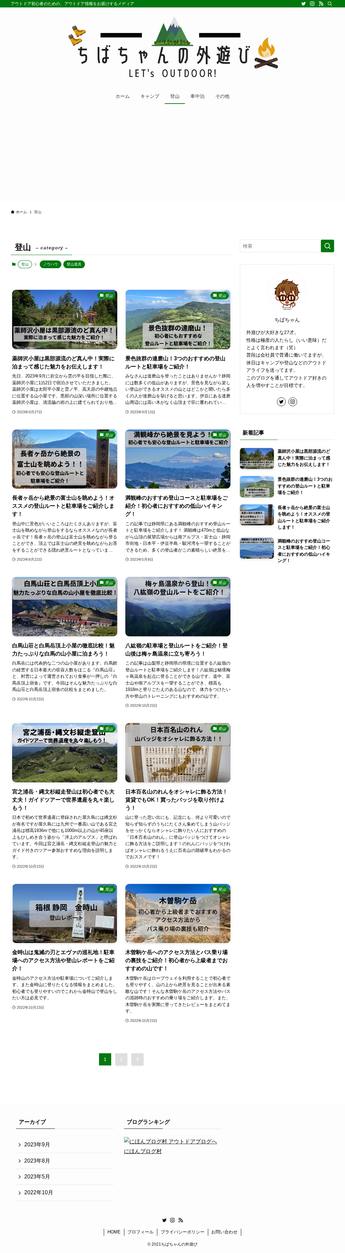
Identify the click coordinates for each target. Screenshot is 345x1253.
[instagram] (312, 3)
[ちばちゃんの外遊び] (172, 49)
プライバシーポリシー (183, 1231)
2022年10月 (38, 1192)
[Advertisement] (172, 154)
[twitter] (303, 3)
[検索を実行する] (327, 246)
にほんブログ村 (143, 1151)
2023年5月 (37, 1176)
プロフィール (140, 1231)
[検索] (329, 3)
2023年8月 (37, 1161)
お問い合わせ (224, 1231)
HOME (114, 1231)
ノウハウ (50, 264)
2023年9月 (37, 1144)
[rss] (321, 3)
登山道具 (74, 264)
